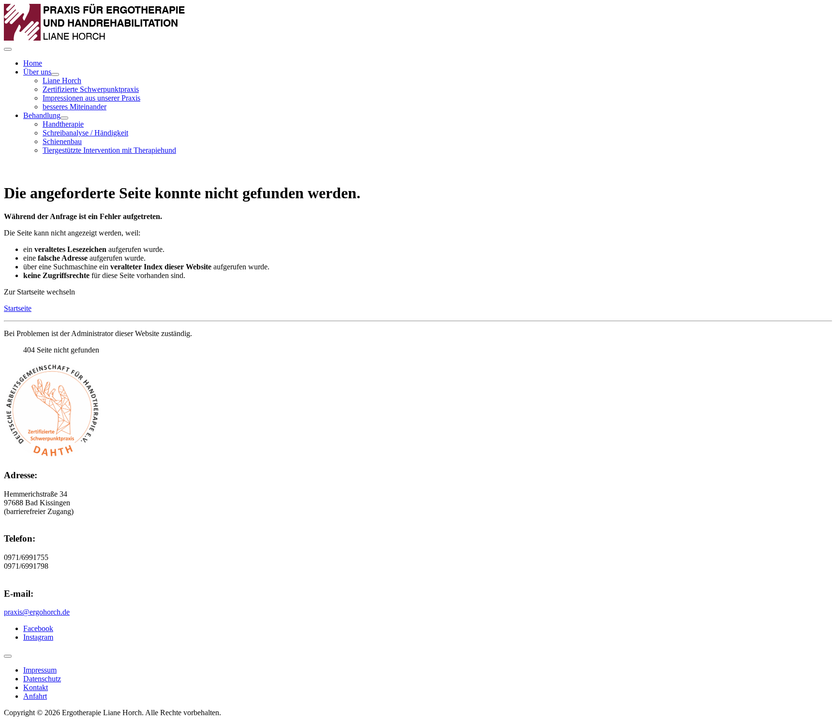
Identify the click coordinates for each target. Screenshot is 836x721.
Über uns (37, 72)
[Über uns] (55, 74)
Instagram (38, 637)
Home (32, 63)
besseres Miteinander (74, 107)
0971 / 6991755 (54, 169)
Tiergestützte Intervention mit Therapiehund (109, 150)
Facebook (38, 628)
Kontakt (35, 687)
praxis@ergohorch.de (37, 612)
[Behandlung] (64, 118)
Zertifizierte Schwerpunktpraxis (91, 89)
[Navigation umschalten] (8, 49)
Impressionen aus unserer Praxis (91, 98)
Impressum (40, 670)
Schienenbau (62, 141)
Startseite (17, 308)
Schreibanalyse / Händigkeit (85, 133)
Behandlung (41, 115)
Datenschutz (42, 679)
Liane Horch (62, 80)
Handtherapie (63, 124)
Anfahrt (35, 696)
